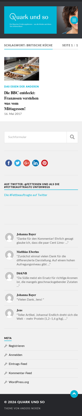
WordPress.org (19, 382)
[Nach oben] (74, 394)
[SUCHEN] (72, 137)
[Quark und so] (41, 20)
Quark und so (31, 402)
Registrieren (17, 345)
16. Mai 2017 (13, 114)
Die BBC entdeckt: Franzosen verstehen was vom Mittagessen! (21, 100)
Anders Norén (30, 408)
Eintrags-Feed (18, 363)
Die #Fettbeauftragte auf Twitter (25, 195)
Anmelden (15, 354)
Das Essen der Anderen (21, 87)
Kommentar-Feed (20, 373)
